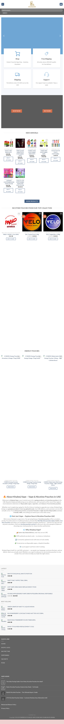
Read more (11, 491)
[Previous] (4, 38)
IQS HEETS (4, 663)
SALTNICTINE (5, 655)
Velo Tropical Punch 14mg (32, 239)
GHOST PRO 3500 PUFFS (8, 155)
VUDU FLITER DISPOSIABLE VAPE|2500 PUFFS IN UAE (20, 187)
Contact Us (32, 719)
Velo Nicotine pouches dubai (46, 525)
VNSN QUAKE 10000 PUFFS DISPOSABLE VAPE (20, 157)
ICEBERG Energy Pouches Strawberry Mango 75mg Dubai (11, 487)
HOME (3, 648)
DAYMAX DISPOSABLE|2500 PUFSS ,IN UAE (9, 186)
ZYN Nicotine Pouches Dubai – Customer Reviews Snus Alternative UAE (26, 702)
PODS (3, 667)
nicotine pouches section (28, 528)
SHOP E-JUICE (5, 652)
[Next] (60, 38)
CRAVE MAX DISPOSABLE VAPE (44, 156)
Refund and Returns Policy (8, 709)
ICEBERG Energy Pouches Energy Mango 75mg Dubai (32, 487)
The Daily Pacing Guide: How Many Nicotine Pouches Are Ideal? (24, 686)
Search (5, 13)
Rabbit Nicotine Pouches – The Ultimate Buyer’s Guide (22, 696)
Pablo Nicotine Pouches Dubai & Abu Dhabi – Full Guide (22, 691)
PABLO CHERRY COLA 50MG (11, 239)
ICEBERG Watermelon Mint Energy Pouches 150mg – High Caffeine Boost (53, 488)
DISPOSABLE (5, 659)
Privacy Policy (5, 712)
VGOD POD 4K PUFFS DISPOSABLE (55, 156)
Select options (8, 163)
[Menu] (2, 4)
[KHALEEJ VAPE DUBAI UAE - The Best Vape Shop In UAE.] (32, 4)
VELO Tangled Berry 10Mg (53, 239)
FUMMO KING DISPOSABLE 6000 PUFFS (32, 156)
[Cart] (61, 4)
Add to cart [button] (10, 243)
